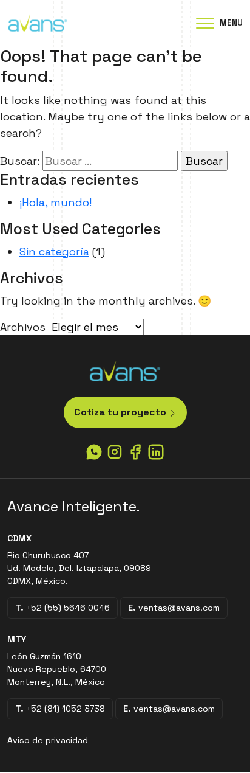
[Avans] (37, 22)
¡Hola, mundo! (55, 202)
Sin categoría (54, 251)
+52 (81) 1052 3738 (60, 708)
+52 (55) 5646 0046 (62, 607)
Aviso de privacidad (47, 740)
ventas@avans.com (174, 607)
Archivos (23, 327)
